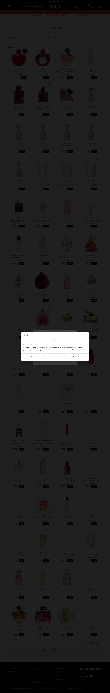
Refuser (33, 356)
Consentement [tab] (32, 340)
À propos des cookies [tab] (77, 340)
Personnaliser (54, 356)
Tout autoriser (76, 356)
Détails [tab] (55, 340)
